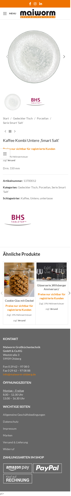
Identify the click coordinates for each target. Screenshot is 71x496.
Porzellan (43, 118)
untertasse (46, 198)
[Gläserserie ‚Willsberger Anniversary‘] (51, 272)
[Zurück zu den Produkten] (10, 131)
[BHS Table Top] (18, 220)
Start (6, 118)
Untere (34, 198)
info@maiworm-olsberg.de (19, 374)
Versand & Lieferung (15, 442)
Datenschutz (10, 421)
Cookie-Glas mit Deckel (19, 300)
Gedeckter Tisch (23, 118)
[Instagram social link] (35, 4)
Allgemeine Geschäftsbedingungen (24, 414)
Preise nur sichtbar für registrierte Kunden (29, 148)
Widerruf (8, 449)
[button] (7, 57)
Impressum (10, 428)
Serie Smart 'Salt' (13, 122)
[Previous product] (5, 131)
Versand (11, 160)
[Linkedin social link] (40, 4)
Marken (7, 435)
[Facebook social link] (30, 4)
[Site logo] (37, 13)
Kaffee (25, 198)
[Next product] (14, 131)
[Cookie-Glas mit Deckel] (19, 280)
